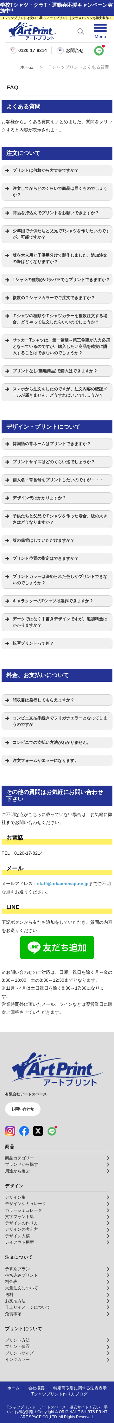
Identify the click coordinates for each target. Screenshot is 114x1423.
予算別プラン (17, 1269)
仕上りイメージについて (27, 1307)
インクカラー (17, 1359)
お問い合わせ (22, 1109)
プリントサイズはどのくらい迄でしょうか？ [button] (54, 462)
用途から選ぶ (17, 1171)
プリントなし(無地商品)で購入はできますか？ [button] (55, 371)
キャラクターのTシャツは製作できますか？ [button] (53, 601)
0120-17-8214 (32, 50)
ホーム (27, 67)
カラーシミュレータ (23, 1210)
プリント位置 (17, 1346)
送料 (9, 1294)
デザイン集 (15, 1197)
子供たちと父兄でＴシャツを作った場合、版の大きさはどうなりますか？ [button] (60, 519)
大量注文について (21, 1288)
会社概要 (36, 1388)
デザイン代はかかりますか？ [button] (39, 498)
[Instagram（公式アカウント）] (10, 1131)
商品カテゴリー (19, 1158)
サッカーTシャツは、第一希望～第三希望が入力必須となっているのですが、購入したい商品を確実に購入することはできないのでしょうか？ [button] (61, 346)
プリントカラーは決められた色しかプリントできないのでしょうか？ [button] (60, 579)
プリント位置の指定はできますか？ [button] (46, 558)
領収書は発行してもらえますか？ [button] (43, 700)
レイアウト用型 (19, 1242)
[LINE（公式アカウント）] (52, 1131)
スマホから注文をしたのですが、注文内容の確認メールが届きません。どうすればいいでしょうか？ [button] (60, 392)
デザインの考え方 (21, 1229)
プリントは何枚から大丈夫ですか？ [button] (46, 170)
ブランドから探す (21, 1164)
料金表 (11, 1281)
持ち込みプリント (21, 1275)
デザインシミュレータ (25, 1204)
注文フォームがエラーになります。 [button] (46, 760)
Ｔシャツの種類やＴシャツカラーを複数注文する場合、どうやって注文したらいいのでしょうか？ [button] (60, 319)
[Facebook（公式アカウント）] (24, 1131)
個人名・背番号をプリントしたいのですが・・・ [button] (58, 480)
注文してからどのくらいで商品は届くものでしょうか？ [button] (60, 191)
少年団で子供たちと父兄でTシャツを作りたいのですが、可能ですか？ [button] (61, 234)
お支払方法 (15, 1301)
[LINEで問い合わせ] (99, 50)
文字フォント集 (19, 1217)
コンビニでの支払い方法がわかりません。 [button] (52, 742)
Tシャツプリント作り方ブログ (59, 1394)
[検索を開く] (81, 31)
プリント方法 (17, 1340)
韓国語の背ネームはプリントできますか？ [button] (52, 444)
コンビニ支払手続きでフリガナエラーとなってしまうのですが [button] (60, 721)
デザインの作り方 (21, 1223)
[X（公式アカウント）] (38, 1131)
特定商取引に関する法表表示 (80, 1388)
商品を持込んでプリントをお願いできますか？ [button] (56, 213)
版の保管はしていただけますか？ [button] (43, 540)
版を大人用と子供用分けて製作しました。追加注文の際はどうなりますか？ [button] (60, 258)
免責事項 (13, 1314)
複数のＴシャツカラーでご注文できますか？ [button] (54, 298)
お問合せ (75, 50)
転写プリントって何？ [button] (33, 643)
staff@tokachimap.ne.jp (63, 883)
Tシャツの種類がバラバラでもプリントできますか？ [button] (61, 280)
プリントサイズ (19, 1353)
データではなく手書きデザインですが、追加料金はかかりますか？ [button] (60, 622)
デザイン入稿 (17, 1236)
